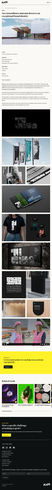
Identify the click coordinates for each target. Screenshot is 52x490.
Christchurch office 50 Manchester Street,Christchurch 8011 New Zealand (7, 454)
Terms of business (5, 484)
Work (3, 8)
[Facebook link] (10, 447)
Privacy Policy (10, 484)
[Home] (4, 2)
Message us (7, 367)
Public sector (5, 76)
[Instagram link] (6, 447)
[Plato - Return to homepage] (47, 484)
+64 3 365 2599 (7, 444)
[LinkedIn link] (3, 447)
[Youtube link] (13, 447)
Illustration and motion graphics (10, 63)
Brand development (7, 59)
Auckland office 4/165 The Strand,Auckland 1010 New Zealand (7, 462)
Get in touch (6, 435)
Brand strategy (5, 61)
